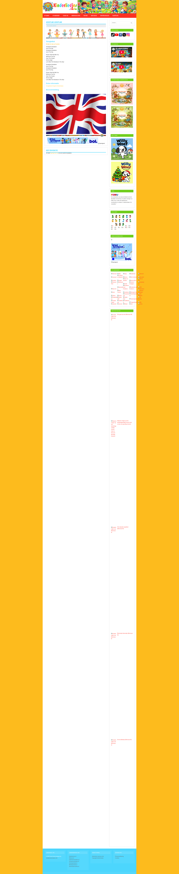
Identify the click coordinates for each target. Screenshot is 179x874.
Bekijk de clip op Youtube (53, 44)
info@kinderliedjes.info (51, 858)
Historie (86, 15)
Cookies (117, 858)
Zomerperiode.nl (73, 863)
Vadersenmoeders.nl (74, 859)
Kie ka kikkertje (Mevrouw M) (124, 739)
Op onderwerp (56, 15)
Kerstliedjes (94, 15)
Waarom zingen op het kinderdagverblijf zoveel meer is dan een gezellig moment (124, 422)
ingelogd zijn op (54, 153)
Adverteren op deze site (98, 856)
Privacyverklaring (119, 856)
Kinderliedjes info (76, 15)
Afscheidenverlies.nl (74, 866)
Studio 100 (65, 15)
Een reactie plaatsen (51, 25)
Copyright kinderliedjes (97, 858)
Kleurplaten (115, 15)
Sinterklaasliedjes (104, 15)
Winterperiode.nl (73, 864)
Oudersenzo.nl (72, 856)
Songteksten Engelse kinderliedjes (54, 86)
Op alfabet (46, 15)
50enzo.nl (71, 858)
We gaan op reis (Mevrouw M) (124, 314)
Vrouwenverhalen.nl (74, 861)
